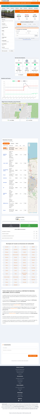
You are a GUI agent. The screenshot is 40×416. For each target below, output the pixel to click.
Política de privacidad (20, 371)
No (19, 71)
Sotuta (7, 270)
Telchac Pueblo (6, 276)
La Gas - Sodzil (5, 163)
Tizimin (15, 282)
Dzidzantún (7, 254)
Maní (7, 262)
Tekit (33, 273)
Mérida (9, 6)
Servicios (12, 8)
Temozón (33, 276)
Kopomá (33, 260)
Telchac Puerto (15, 276)
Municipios (36, 8)
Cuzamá (33, 252)
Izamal (7, 260)
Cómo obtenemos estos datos (27, 39)
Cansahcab (24, 249)
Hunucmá (33, 257)
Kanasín (15, 260)
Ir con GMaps (11, 120)
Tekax (16, 273)
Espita (33, 254)
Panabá (24, 265)
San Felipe (33, 267)
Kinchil (24, 260)
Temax (24, 276)
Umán (7, 284)
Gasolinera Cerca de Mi (20, 378)
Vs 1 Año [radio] (34, 24)
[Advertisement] (26, 48)
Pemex (4, 174)
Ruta (25, 154)
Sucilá (16, 270)
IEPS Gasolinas (20, 379)
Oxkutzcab (15, 265)
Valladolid (15, 284)
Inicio (3, 6)
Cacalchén (15, 249)
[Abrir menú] (38, 1)
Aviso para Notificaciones (20, 369)
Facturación (5, 50)
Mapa (21, 8)
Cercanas (25, 8)
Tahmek (33, 270)
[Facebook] (19, 401)
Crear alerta (33, 74)
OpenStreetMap (32, 118)
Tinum (15, 279)
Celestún (33, 249)
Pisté (7, 267)
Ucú (33, 282)
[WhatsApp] (21, 401)
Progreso (15, 267)
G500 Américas (5, 203)
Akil (15, 246)
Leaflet (28, 118)
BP (3, 187)
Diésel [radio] (17, 143)
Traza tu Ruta (20, 381)
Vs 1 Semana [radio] (24, 24)
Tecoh (7, 273)
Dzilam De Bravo (15, 254)
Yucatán (6, 6)
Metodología (20, 394)
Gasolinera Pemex (5, 155)
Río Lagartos (24, 267)
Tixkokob (24, 279)
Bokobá (33, 246)
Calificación (30, 8)
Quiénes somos (20, 396)
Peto (33, 265)
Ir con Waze (30, 120)
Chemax (6, 252)
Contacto (20, 374)
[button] (20, 110)
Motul (33, 262)
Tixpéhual (33, 279)
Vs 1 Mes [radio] (29, 24)
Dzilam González (24, 254)
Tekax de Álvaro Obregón (24, 274)
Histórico (17, 8)
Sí (17, 71)
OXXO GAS (5, 182)
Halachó (6, 257)
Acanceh (6, 246)
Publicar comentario (32, 355)
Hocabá (15, 257)
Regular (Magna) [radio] (6, 143)
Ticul (7, 279)
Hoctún (24, 257)
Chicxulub (15, 252)
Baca (24, 246)
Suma (24, 270)
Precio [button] (16, 145)
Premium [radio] (12, 143)
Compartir (21, 74)
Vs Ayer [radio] (19, 24)
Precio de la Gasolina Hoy (20, 387)
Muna (7, 265)
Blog (20, 390)
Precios (8, 8)
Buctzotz (6, 249)
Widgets (20, 383)
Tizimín (6, 282)
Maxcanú (15, 262)
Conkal (24, 252)
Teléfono (11, 50)
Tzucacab (24, 282)
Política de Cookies (20, 372)
